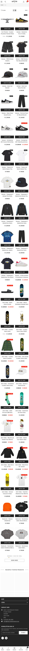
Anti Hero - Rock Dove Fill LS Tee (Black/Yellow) (7, 466)
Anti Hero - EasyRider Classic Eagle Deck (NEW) (7, 384)
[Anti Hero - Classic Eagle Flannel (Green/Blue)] (7, 344)
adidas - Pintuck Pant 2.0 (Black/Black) (21, 114)
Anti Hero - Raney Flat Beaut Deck (21, 438)
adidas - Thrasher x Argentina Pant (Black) (22, 249)
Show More (14, 560)
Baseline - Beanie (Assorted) (7, 519)
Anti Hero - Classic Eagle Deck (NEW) (21, 330)
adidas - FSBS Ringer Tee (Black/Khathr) (22, 59)
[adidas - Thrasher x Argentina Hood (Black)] (21, 209)
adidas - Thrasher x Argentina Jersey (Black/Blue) (7, 249)
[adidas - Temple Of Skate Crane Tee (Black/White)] (7, 155)
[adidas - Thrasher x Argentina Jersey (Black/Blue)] (7, 236)
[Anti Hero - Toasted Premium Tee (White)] (21, 480)
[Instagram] (6, 638)
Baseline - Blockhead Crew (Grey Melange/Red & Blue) (22, 547)
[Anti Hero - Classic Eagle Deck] (7, 317)
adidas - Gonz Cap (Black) (7, 87)
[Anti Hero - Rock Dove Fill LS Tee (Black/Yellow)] (7, 453)
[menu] (1, 2)
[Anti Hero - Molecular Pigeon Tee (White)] (7, 426)
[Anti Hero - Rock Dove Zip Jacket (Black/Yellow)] (21, 453)
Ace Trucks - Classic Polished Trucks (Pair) (7, 32)
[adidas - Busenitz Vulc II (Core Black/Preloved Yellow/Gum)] (21, 20)
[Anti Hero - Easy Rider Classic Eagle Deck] (21, 344)
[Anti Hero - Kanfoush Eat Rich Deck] (21, 398)
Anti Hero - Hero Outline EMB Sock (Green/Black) (7, 411)
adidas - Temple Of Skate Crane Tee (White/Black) (21, 168)
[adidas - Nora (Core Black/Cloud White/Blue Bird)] (7, 101)
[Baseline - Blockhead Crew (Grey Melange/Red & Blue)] (21, 534)
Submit (23, 632)
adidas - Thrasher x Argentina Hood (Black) (22, 222)
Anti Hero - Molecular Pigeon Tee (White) (7, 438)
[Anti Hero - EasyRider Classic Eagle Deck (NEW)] (7, 371)
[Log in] (23, 1)
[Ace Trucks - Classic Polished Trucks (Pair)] (7, 20)
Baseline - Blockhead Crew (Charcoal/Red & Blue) (7, 547)
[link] (7, 593)
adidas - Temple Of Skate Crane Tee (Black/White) (7, 168)
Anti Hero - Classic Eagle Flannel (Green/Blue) (7, 357)
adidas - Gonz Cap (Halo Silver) (22, 87)
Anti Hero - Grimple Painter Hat (21, 384)
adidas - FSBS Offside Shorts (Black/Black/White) (7, 60)
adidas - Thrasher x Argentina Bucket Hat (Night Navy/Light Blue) (21, 195)
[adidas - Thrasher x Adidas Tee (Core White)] (7, 182)
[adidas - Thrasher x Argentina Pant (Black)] (21, 236)
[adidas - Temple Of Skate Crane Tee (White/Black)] (21, 155)
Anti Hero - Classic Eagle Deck (7, 330)
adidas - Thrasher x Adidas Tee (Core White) (7, 195)
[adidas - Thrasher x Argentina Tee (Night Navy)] (7, 263)
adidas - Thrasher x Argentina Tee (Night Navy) (7, 276)
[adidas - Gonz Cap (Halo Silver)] (21, 74)
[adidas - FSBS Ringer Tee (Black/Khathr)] (21, 47)
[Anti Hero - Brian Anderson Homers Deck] (21, 290)
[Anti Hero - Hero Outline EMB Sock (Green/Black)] (7, 398)
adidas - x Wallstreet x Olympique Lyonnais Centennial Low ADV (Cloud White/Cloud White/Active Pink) (21, 276)
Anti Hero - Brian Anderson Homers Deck (21, 303)
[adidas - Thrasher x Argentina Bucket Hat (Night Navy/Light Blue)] (21, 182)
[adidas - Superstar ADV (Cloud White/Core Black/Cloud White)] (7, 128)
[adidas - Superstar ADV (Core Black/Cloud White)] (21, 128)
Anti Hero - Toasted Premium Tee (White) (22, 492)
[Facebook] (2, 638)
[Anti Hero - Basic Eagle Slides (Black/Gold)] (7, 290)
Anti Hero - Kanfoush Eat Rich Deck (22, 411)
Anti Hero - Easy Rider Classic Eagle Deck (21, 357)
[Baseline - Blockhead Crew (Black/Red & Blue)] (21, 507)
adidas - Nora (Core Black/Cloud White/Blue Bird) (7, 114)
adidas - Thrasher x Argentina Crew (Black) (7, 222)
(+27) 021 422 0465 (8, 619)
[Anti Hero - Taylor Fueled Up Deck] (7, 480)
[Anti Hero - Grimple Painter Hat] (21, 371)
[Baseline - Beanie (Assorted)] (7, 507)
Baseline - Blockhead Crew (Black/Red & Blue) (22, 520)
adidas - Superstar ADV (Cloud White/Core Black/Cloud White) (7, 141)
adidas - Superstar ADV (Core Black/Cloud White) (21, 141)
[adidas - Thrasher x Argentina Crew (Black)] (7, 209)
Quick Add (7, 28)
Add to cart (7, 82)
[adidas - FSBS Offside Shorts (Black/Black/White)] (7, 47)
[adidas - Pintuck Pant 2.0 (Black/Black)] (21, 101)
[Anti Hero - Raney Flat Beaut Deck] (21, 426)
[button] (14, 10)
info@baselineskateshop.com (11, 621)
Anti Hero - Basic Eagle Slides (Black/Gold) (7, 303)
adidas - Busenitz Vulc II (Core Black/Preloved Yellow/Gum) (22, 33)
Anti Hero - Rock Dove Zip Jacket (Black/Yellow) (21, 466)
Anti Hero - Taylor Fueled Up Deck (7, 492)
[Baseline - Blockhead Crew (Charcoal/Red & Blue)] (7, 534)
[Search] (5, 2)
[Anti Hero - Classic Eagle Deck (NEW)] (21, 317)
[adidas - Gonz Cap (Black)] (7, 74)
